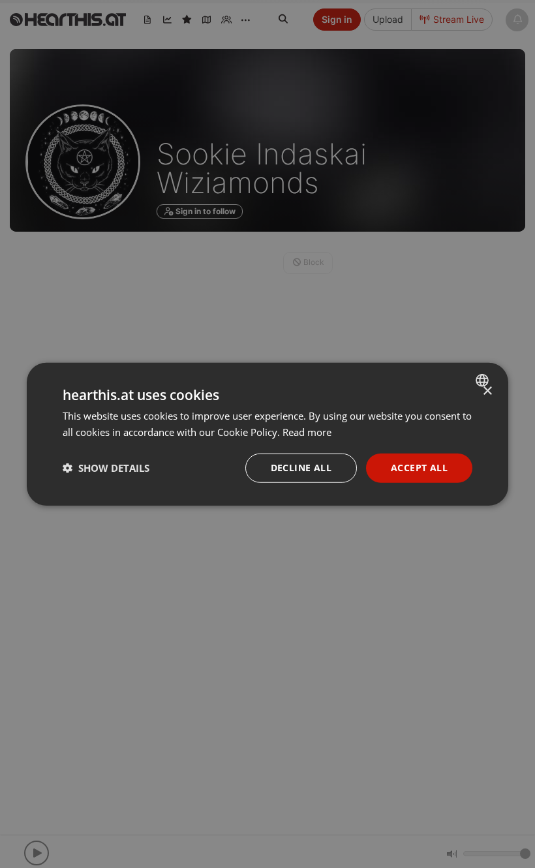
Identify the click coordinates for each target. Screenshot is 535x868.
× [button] (487, 391)
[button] (106, 468)
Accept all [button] (419, 467)
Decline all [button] (301, 467)
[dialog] (267, 434)
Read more (307, 432)
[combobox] (484, 380)
